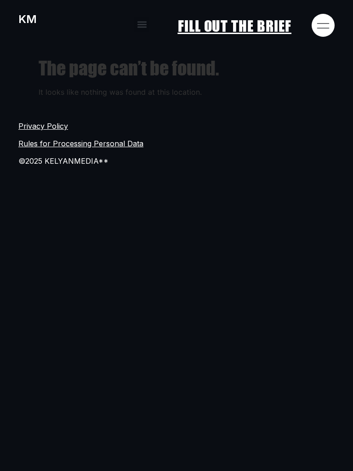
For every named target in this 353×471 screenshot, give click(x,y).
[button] (141, 24)
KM (27, 19)
